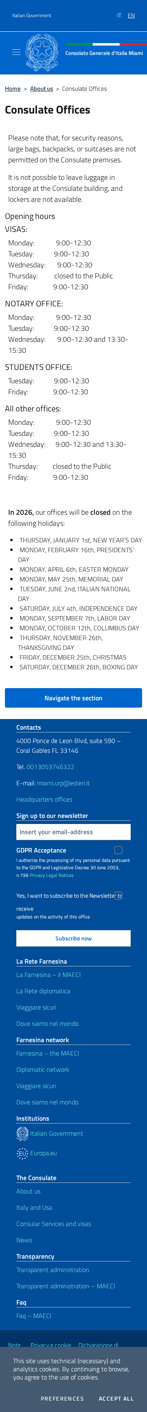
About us (41, 88)
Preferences (62, 1398)
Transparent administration (52, 1269)
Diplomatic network (42, 1069)
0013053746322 (50, 767)
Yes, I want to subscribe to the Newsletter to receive (69, 896)
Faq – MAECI (33, 1315)
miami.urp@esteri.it (63, 783)
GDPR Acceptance (41, 850)
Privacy (37, 875)
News (24, 1240)
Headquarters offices (44, 799)
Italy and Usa (34, 1207)
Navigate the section (73, 698)
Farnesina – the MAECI (47, 1053)
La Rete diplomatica (43, 991)
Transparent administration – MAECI (65, 1286)
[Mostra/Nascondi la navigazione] (16, 52)
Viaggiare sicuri (36, 1007)
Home (13, 88)
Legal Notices (60, 875)
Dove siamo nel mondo (47, 1023)
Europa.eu (43, 1153)
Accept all (116, 1398)
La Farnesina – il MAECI (48, 974)
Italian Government (31, 15)
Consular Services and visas (53, 1223)
